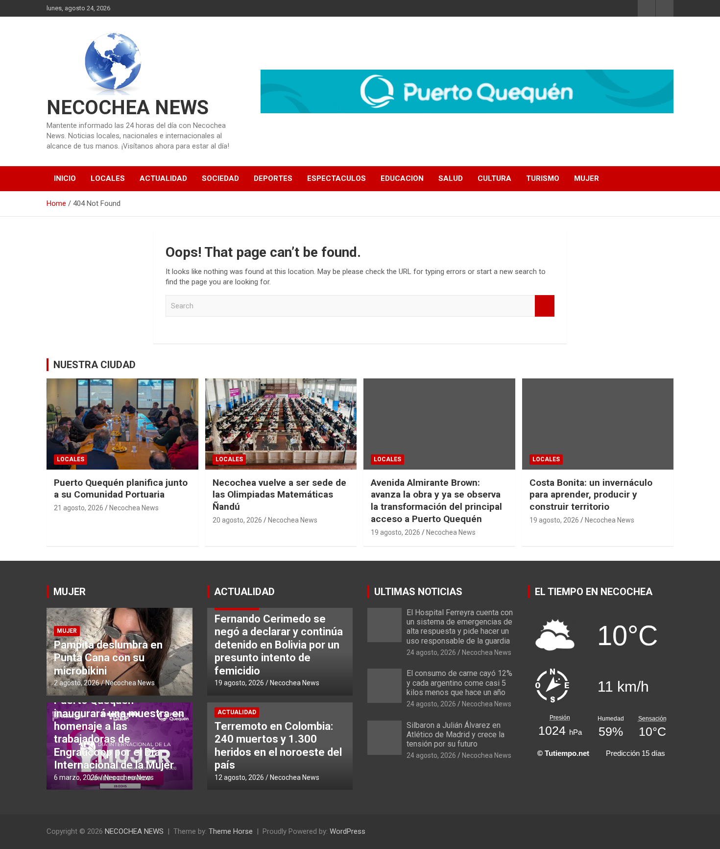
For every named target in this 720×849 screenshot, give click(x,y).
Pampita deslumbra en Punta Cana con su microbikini (108, 658)
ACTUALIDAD (163, 178)
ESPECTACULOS (336, 178)
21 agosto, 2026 (78, 508)
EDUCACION (402, 178)
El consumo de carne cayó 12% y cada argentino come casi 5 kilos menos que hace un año (459, 683)
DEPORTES (273, 178)
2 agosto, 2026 (76, 683)
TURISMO (542, 178)
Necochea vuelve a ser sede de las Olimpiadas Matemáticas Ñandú (279, 494)
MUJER (586, 178)
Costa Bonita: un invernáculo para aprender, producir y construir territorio (590, 494)
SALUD (450, 178)
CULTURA (494, 178)
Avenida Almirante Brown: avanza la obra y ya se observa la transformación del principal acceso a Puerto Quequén (436, 500)
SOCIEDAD (220, 178)
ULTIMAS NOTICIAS (418, 592)
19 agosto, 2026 (395, 532)
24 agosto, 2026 (431, 652)
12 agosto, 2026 (239, 777)
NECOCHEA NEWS (128, 107)
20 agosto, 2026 (237, 520)
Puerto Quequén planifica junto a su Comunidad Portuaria (121, 488)
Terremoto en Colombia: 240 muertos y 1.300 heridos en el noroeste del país (278, 745)
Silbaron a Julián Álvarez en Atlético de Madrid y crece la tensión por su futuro (455, 735)
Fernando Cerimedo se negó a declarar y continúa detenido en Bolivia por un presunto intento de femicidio (279, 645)
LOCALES (108, 178)
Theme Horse (231, 831)
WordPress (347, 831)
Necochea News (134, 508)
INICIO (65, 178)
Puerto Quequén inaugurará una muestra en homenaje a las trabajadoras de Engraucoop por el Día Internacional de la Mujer (119, 732)
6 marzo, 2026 (76, 777)
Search (544, 306)
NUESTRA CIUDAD (94, 365)
